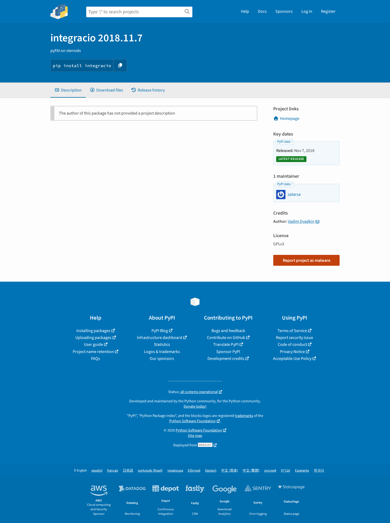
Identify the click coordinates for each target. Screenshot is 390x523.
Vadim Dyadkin (301, 221)
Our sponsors (162, 358)
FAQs (95, 358)
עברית (285, 470)
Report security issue (294, 338)
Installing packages (93, 331)
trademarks (244, 416)
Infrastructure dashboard (159, 338)
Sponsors (284, 11)
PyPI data (283, 141)
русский (270, 470)
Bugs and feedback (228, 331)
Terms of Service (292, 331)
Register (328, 11)
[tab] (68, 90)
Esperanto (302, 470)
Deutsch (210, 470)
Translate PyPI (226, 344)
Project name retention (93, 352)
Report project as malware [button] (306, 260)
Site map (195, 435)
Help (245, 11)
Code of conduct (292, 344)
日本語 (128, 470)
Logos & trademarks (162, 352)
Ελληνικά (194, 470)
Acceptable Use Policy (292, 358)
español (97, 470)
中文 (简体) (229, 470)
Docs (262, 11)
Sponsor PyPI (228, 352)
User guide (93, 344)
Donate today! (195, 406)
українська (175, 470)
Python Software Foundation (192, 421)
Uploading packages (93, 338)
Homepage (289, 118)
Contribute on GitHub (226, 338)
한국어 (319, 470)
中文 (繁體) (251, 470)
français (112, 470)
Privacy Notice (292, 352)
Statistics (162, 344)
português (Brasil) (150, 470)
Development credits (225, 358)
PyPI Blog (159, 331)
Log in (306, 11)
